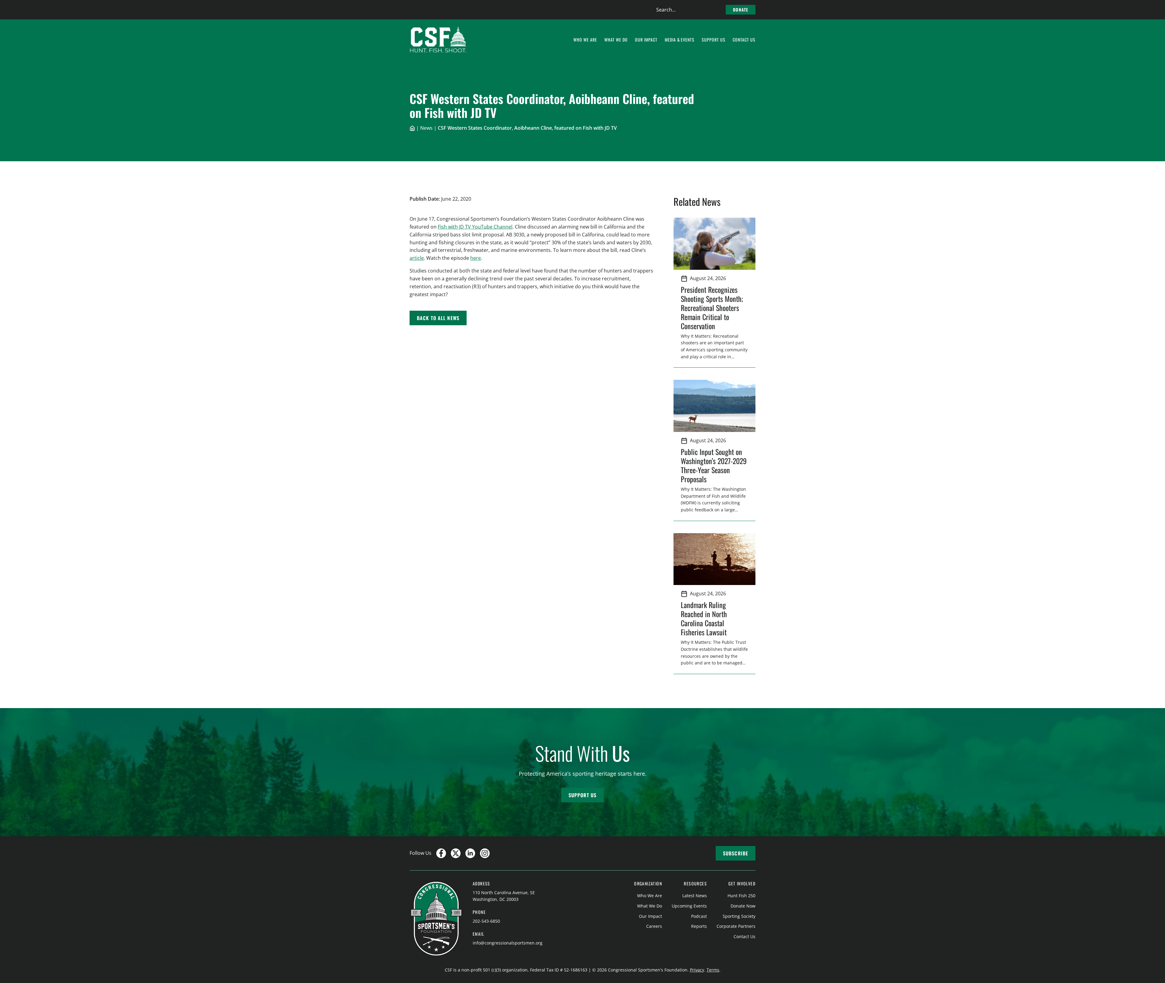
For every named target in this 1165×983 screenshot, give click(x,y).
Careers (654, 926)
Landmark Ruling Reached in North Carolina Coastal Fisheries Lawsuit (705, 618)
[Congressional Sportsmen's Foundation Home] (438, 40)
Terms (713, 970)
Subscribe (735, 853)
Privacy (697, 970)
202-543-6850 (486, 921)
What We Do (649, 906)
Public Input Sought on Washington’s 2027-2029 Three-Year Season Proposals (714, 465)
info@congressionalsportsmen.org (507, 943)
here (475, 258)
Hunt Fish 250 (741, 895)
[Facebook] (441, 853)
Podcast (699, 916)
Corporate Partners (736, 926)
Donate (740, 9)
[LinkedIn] (470, 853)
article (417, 258)
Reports (699, 926)
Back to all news (438, 318)
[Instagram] (485, 853)
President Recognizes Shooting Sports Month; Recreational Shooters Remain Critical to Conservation (712, 307)
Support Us (582, 795)
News (426, 128)
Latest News (694, 895)
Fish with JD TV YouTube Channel (475, 226)
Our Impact (650, 916)
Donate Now (743, 906)
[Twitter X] (456, 853)
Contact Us (744, 936)
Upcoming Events (689, 906)
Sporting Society (739, 916)
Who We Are (649, 895)
